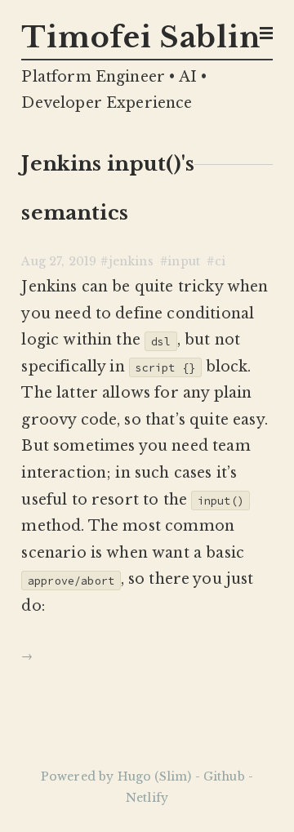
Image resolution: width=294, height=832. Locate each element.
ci (220, 261)
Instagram (230, 152)
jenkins (131, 261)
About (242, 94)
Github (240, 113)
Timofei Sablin (141, 38)
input (183, 261)
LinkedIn (233, 133)
